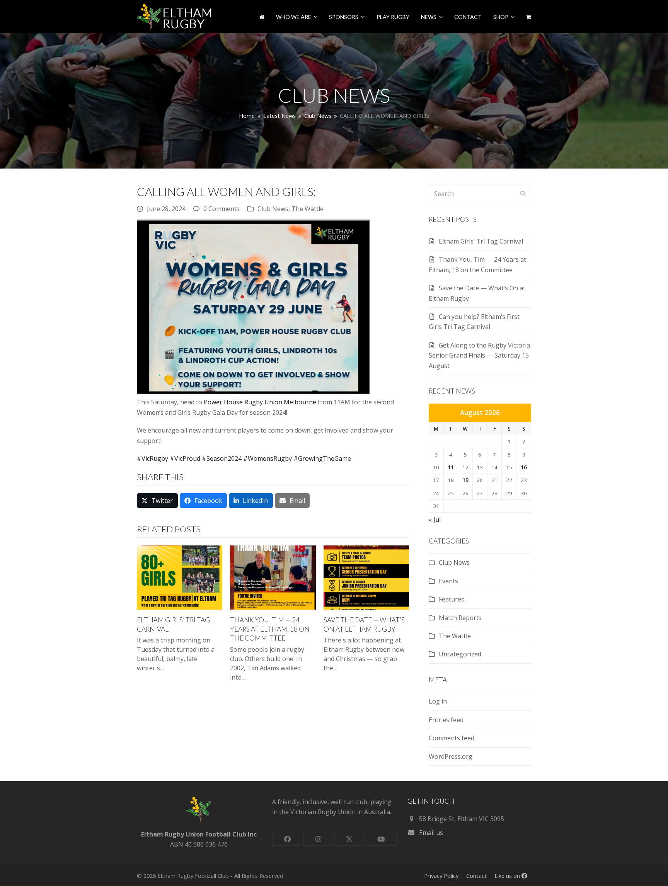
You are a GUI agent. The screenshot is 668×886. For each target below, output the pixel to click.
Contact (476, 875)
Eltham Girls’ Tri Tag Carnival (481, 241)
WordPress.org (450, 756)
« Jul (435, 519)
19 (465, 480)
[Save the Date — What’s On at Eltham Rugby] (366, 576)
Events (448, 581)
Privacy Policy (441, 875)
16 (524, 467)
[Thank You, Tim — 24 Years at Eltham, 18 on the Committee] (272, 576)
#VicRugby (152, 458)
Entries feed (446, 720)
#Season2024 (222, 458)
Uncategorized (460, 654)
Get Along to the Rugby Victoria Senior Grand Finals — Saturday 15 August (479, 355)
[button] (528, 16)
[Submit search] (523, 194)
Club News (272, 208)
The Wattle (307, 208)
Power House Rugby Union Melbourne (260, 402)
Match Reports (460, 617)
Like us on (507, 875)
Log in (438, 701)
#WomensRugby (267, 458)
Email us (431, 832)
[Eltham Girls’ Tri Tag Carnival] (179, 576)
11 (451, 467)
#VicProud (185, 458)
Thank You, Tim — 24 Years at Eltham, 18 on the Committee (270, 629)
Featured (452, 599)
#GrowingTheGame (322, 458)
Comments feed (451, 738)
